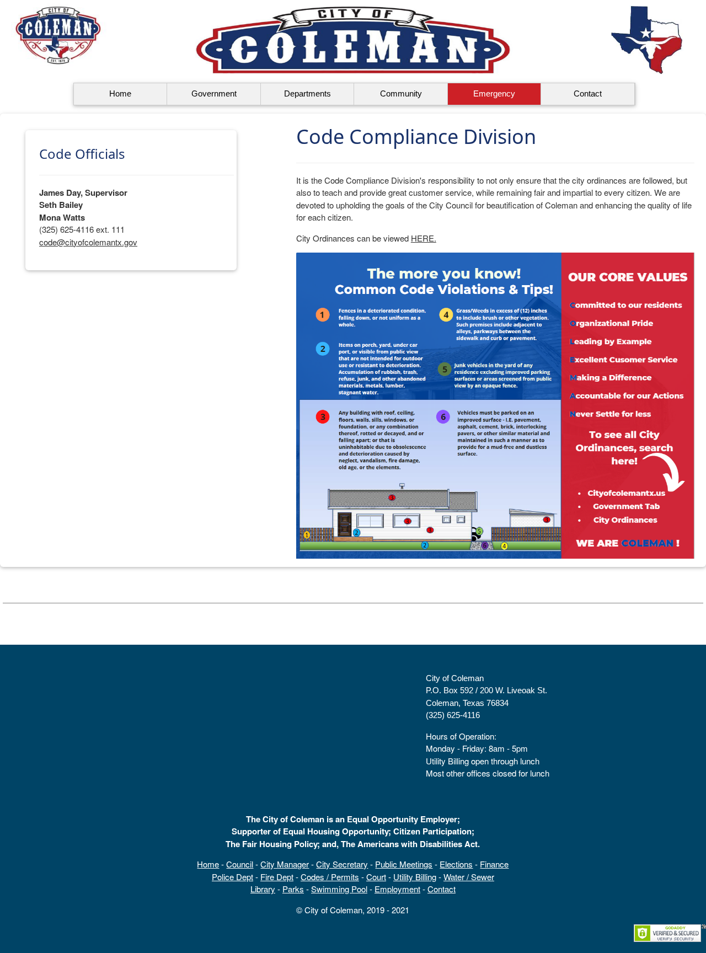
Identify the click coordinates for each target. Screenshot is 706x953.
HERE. (423, 238)
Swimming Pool (339, 889)
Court (376, 876)
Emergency (494, 93)
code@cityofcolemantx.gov (88, 242)
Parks (293, 889)
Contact (588, 93)
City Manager (284, 864)
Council (239, 864)
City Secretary (342, 864)
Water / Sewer (468, 876)
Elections (456, 864)
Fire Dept (276, 876)
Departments (307, 93)
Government (214, 93)
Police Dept (232, 876)
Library (262, 889)
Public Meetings (403, 864)
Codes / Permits (330, 876)
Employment (397, 889)
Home (120, 93)
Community (401, 93)
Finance (494, 864)
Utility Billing (414, 876)
